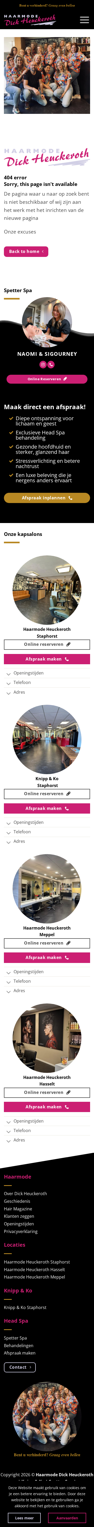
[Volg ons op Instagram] (43, 364)
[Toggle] (8, 675)
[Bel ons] (51, 364)
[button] (84, 20)
